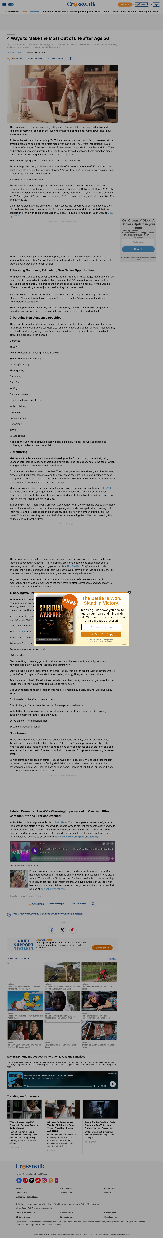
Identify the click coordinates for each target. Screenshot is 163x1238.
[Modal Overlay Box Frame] (81, 619)
